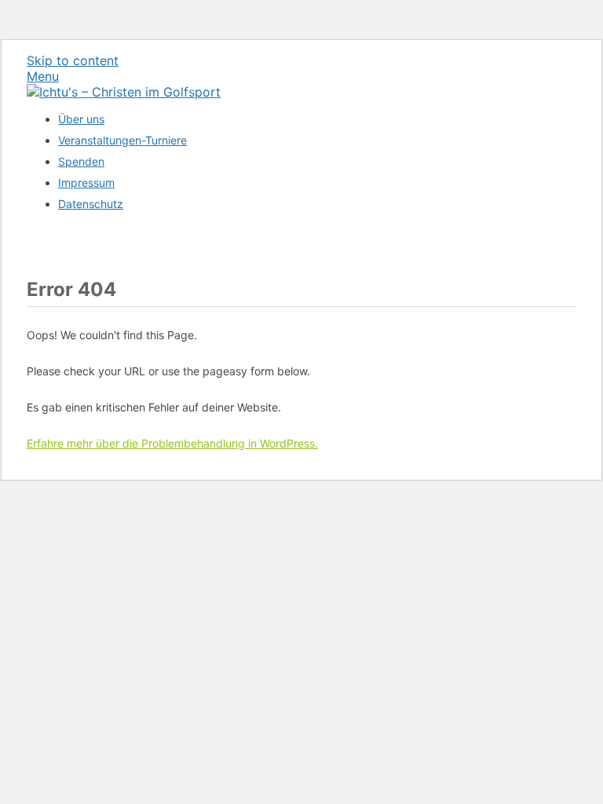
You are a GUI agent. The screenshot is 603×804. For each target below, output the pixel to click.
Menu (43, 76)
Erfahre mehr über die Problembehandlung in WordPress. (172, 443)
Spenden (81, 161)
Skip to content (73, 60)
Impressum (86, 182)
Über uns (81, 119)
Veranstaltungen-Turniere (122, 140)
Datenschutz (90, 203)
